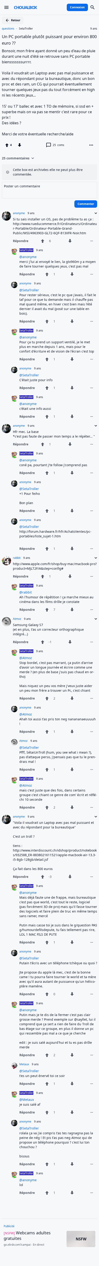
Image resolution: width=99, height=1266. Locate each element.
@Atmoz (25, 658)
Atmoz (17, 619)
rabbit (16, 558)
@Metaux (26, 1099)
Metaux (24, 1064)
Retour (15, 20)
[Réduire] (94, 213)
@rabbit (25, 592)
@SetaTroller (29, 290)
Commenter (86, 204)
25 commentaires (15, 158)
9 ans (93, 28)
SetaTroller (26, 28)
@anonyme (28, 257)
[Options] (91, 145)
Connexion (77, 7)
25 (58, 145)
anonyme (19, 213)
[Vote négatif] (20, 145)
